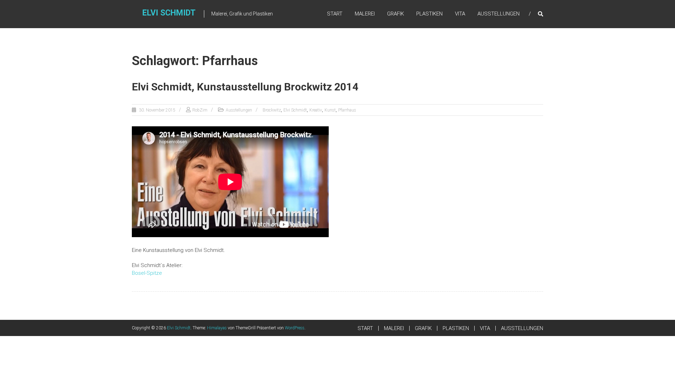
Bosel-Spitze (147, 273)
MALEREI (365, 14)
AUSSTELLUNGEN (498, 14)
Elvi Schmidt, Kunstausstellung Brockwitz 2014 (245, 87)
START (334, 14)
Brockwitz (272, 110)
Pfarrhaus (347, 110)
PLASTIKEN (429, 14)
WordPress (294, 327)
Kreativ (315, 110)
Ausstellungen (239, 110)
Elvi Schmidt (168, 13)
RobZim (199, 110)
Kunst (330, 110)
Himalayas (217, 327)
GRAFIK (395, 14)
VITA (460, 14)
